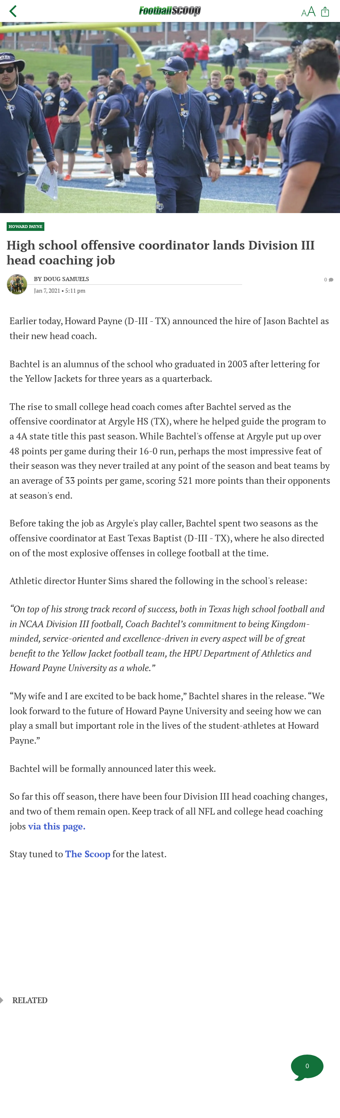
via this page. (57, 826)
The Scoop (87, 854)
